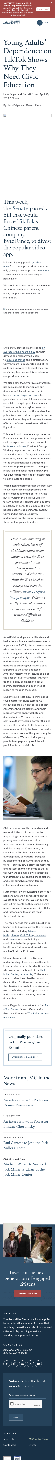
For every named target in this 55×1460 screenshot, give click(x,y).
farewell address (16, 446)
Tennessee (40, 935)
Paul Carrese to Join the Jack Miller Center (25, 1145)
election (45, 270)
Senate (20, 208)
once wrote (26, 974)
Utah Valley (26, 935)
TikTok (26, 221)
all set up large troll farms (24, 395)
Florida (15, 935)
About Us (8, 1439)
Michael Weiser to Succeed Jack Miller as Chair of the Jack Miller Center (24, 1169)
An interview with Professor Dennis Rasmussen (26, 1102)
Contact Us (9, 1445)
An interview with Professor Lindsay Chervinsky (26, 1124)
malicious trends (15, 359)
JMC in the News (38, 1439)
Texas (11, 939)
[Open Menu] (40, 23)
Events (32, 1445)
